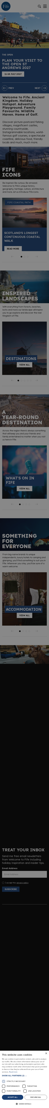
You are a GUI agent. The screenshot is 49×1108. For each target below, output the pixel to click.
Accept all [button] (13, 1097)
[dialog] (24, 554)
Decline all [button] (35, 1097)
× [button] (46, 1053)
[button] (24, 1075)
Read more (13, 1072)
